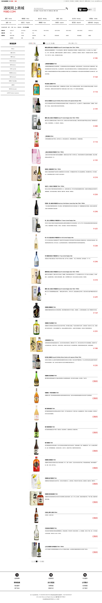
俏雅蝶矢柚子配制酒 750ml (51, 478)
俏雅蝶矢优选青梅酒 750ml (51, 375)
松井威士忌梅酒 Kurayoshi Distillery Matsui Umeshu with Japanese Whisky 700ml (63, 357)
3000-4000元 (68, 30)
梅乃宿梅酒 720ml (49, 442)
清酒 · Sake (59, 18)
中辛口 (22, 33)
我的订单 (67, 1)
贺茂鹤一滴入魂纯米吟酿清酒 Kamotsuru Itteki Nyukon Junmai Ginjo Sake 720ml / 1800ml (65, 203)
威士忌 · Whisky (42, 18)
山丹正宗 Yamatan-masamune (13, 93)
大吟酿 (22, 35)
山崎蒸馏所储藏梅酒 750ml (51, 63)
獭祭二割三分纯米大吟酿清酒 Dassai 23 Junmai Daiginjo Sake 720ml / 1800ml (62, 288)
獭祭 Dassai (13, 56)
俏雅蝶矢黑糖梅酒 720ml (50, 307)
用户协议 (17, 588)
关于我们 (85, 588)
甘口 (11, 33)
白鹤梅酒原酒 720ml (49, 340)
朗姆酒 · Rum (42, 22)
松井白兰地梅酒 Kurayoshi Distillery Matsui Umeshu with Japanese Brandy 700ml (63, 100)
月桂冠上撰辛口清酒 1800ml (51, 512)
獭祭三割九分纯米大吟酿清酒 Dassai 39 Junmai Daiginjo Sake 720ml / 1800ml (62, 117)
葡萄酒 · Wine (25, 18)
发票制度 (51, 585)
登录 (12, 1)
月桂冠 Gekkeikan (13, 60)
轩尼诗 (45, 10)
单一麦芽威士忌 (50, 10)
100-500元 (23, 30)
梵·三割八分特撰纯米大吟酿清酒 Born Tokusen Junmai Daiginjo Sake (60, 220)
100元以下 (12, 30)
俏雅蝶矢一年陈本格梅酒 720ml (52, 392)
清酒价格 (19, 27)
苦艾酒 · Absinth (76, 22)
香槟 (57, 10)
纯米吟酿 (34, 35)
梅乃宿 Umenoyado (13, 89)
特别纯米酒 (57, 35)
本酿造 (89, 35)
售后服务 (17, 585)
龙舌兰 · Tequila (25, 22)
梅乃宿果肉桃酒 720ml (50, 408)
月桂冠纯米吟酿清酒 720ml (51, 528)
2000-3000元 (57, 30)
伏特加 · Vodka (93, 18)
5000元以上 (90, 30)
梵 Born (12, 48)
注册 (16, 1)
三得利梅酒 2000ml (49, 136)
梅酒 (33, 38)
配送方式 (51, 588)
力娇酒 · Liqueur (59, 22)
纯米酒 (67, 35)
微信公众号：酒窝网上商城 (85, 1)
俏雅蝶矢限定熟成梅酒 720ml (51, 494)
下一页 (53, 43)
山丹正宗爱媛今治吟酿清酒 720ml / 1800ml (54, 546)
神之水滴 (41, 10)
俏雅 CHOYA (12, 52)
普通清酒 (11, 38)
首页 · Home (8, 18)
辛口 (33, 33)
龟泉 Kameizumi (13, 76)
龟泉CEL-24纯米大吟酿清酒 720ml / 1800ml (54, 186)
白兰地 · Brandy (76, 18)
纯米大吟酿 (12, 35)
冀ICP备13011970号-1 (61, 597)
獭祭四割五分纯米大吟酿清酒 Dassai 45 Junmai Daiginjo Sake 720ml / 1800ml (62, 271)
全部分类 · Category (93, 22)
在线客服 (76, 1)
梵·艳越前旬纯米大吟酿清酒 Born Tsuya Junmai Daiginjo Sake (58, 255)
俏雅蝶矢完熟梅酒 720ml (50, 459)
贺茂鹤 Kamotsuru (12, 72)
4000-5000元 (79, 30)
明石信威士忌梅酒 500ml (50, 83)
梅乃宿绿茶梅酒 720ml (50, 426)
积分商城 (72, 1)
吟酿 (44, 35)
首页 (9, 27)
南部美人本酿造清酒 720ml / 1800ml (53, 169)
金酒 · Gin (8, 22)
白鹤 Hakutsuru (13, 64)
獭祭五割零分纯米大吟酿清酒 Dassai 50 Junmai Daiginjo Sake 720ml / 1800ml (62, 47)
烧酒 (22, 38)
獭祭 (55, 10)
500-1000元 (34, 30)
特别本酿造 (79, 35)
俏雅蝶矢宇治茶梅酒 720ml (51, 323)
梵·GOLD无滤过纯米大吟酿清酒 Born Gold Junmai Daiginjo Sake (59, 237)
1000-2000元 (46, 30)
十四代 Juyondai (13, 68)
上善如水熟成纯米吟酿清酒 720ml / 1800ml (54, 152)
